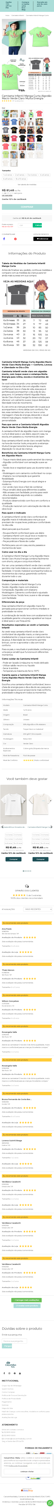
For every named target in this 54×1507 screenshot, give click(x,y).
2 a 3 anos (19, 175)
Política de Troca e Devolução (14, 1395)
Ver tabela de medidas (27, 185)
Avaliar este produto (28, 1306)
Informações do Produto (27, 253)
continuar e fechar (27, 1472)
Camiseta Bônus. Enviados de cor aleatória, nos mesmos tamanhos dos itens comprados (13, 827)
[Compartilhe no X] (10, 239)
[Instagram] (9, 1373)
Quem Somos (7, 1389)
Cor (3, 108)
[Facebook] (4, 1373)
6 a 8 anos (7, 179)
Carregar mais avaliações (26, 1300)
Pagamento (7, 1402)
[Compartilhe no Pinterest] (15, 239)
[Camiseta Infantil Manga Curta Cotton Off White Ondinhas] (40, 804)
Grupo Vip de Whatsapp (11, 1386)
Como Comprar (8, 1392)
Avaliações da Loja (9, 1417)
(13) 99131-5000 (9, 1432)
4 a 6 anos (44, 175)
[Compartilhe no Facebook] (4, 239)
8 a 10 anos (21, 179)
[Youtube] (20, 1373)
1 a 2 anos (7, 175)
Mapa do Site (7, 1408)
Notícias (5, 1405)
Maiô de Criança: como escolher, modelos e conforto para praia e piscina (25, 1413)
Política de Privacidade (18, 1466)
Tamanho (6, 171)
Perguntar (8, 1346)
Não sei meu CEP (7, 226)
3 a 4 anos (32, 175)
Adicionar (43, 239)
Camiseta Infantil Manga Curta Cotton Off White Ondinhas (40, 827)
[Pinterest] (15, 1373)
